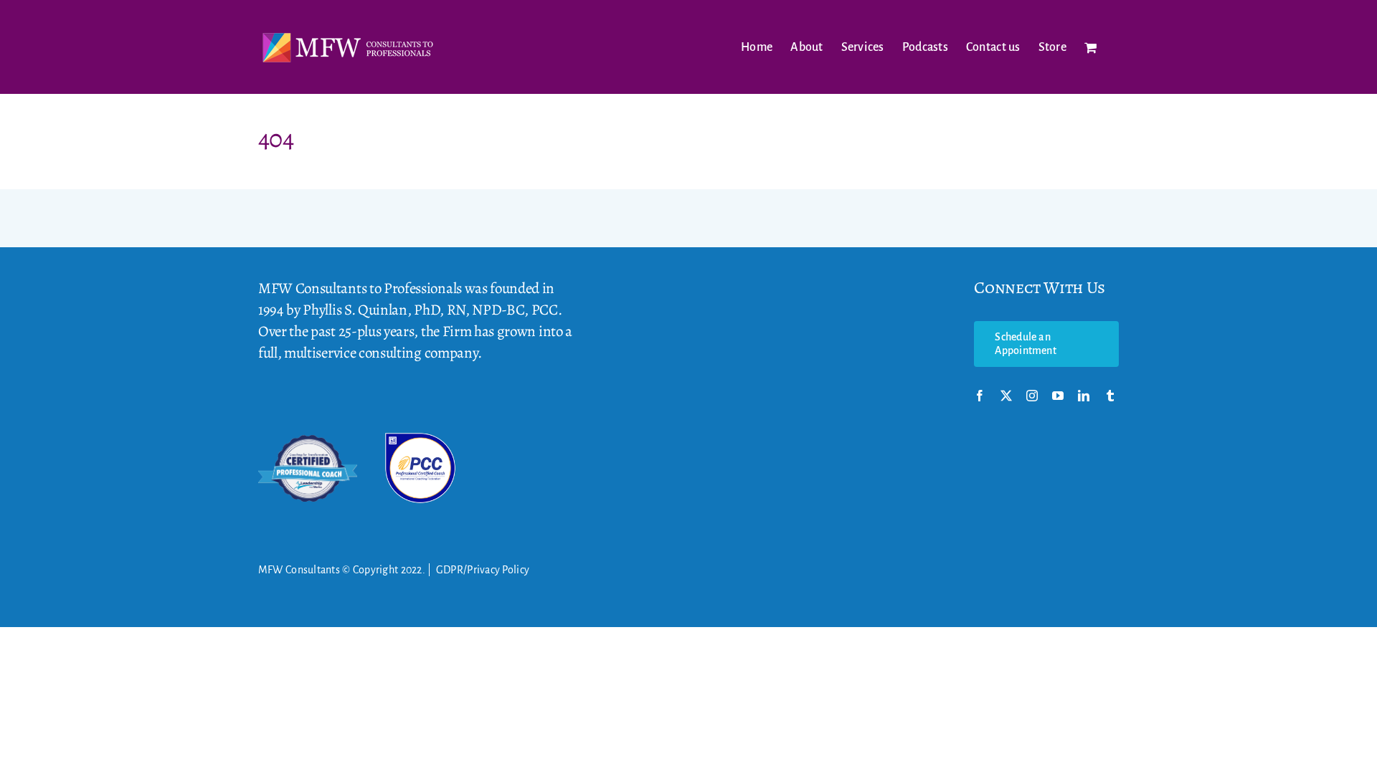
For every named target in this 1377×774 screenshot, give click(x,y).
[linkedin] (1083, 395)
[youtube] (1058, 395)
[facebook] (979, 395)
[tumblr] (1110, 395)
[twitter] (1006, 395)
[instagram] (1032, 395)
